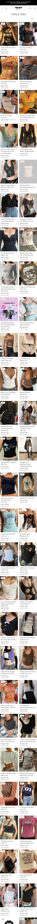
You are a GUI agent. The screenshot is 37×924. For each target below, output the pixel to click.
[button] (33, 19)
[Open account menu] (30, 8)
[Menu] (2, 8)
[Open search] (6, 8)
